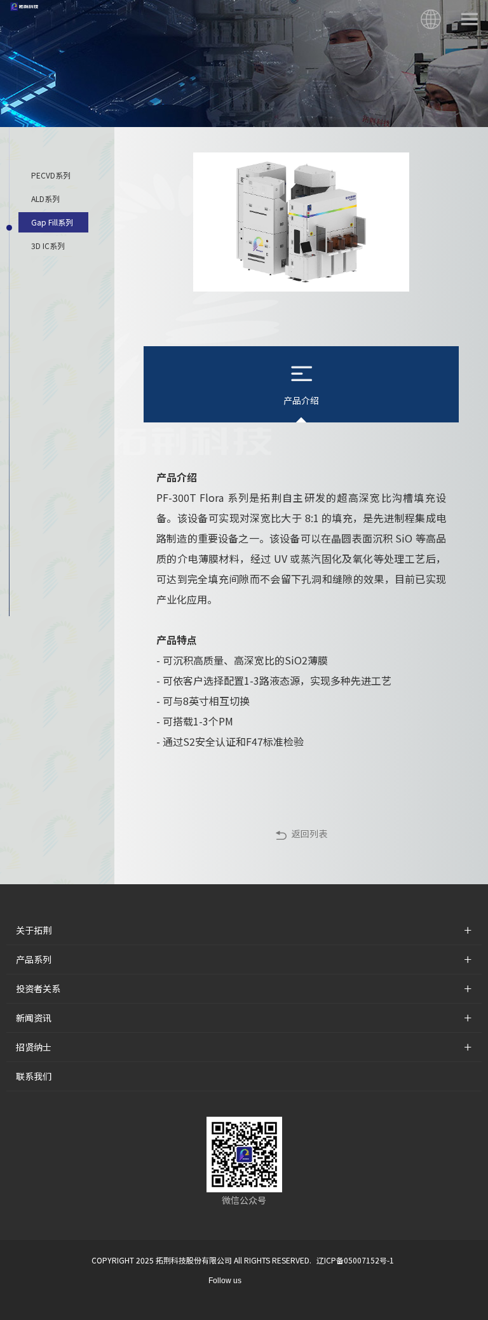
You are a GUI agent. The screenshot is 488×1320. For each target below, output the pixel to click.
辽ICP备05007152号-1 (355, 1260)
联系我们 (33, 1076)
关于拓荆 (33, 930)
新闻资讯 (33, 1017)
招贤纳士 (33, 1047)
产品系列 (33, 959)
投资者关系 (38, 988)
